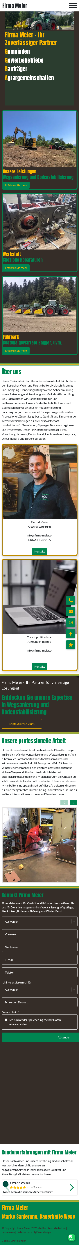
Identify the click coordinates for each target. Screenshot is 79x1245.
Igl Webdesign (42, 1232)
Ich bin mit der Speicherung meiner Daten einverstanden (35, 1022)
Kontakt (39, 551)
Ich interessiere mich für (17, 982)
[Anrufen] (70, 600)
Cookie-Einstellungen (14, 1240)
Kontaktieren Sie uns (22, 723)
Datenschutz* (10, 1012)
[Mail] (70, 611)
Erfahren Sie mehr (16, 185)
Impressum (8, 1232)
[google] (70, 644)
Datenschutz (25, 1232)
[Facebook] (70, 633)
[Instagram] (70, 622)
